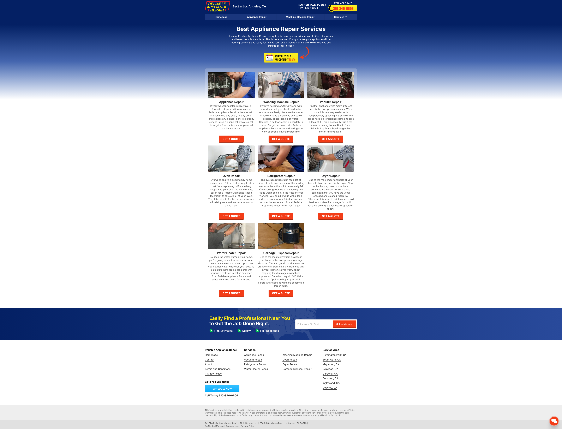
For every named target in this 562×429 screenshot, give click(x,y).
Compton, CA (330, 378)
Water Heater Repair (256, 369)
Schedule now (222, 388)
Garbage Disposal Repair (296, 369)
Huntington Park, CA (335, 354)
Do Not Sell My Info (214, 426)
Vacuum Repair (253, 359)
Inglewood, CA (331, 383)
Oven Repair (289, 359)
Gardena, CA (330, 373)
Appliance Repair (257, 16)
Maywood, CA (331, 364)
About (208, 364)
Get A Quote (231, 139)
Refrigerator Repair (255, 364)
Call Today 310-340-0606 (221, 395)
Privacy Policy (213, 373)
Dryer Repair (289, 364)
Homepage (221, 16)
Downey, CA (330, 387)
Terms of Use (232, 426)
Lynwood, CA (330, 369)
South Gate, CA (332, 359)
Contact (209, 359)
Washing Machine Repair (300, 16)
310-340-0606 (343, 8)
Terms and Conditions (218, 369)
